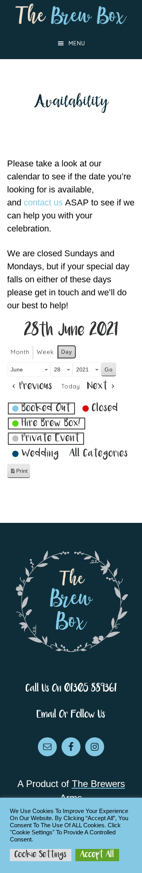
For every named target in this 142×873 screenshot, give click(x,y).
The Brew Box (71, 14)
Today (70, 386)
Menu (77, 43)
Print (18, 473)
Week (45, 352)
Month (20, 352)
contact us (43, 202)
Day (66, 352)
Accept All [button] (97, 854)
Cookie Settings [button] (41, 854)
